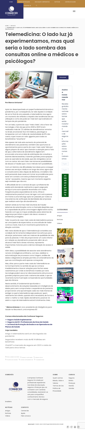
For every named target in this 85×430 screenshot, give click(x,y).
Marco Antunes (27, 357)
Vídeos (59, 223)
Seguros (71, 378)
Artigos (13, 26)
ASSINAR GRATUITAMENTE (65, 185)
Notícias (60, 219)
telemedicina (40, 360)
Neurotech (39, 357)
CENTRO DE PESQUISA (24, 2)
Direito (71, 380)
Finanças (72, 383)
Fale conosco (26, 416)
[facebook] (68, 427)
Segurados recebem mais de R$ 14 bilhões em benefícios (25, 340)
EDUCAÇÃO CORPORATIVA (42, 2)
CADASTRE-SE (27, 5)
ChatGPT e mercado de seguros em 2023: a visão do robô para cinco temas (28, 346)
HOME (11, 2)
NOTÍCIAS (57, 2)
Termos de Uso (58, 386)
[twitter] (71, 427)
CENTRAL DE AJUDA (70, 2)
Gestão (71, 386)
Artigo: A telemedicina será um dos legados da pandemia (25, 334)
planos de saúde (12, 360)
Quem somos (58, 378)
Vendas (71, 388)
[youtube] (74, 427)
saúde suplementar (27, 360)
